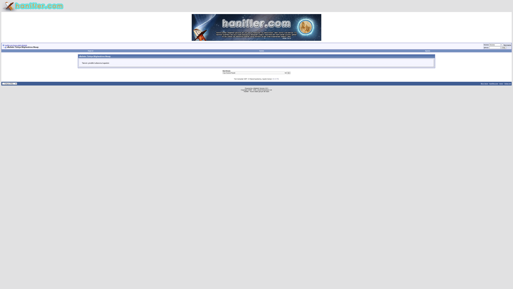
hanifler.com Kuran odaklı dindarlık (16, 45)
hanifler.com (493, 83)
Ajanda (427, 51)
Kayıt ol (90, 51)
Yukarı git (507, 83)
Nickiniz (486, 45)
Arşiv (501, 83)
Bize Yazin (484, 83)
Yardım (261, 51)
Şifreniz (486, 47)
